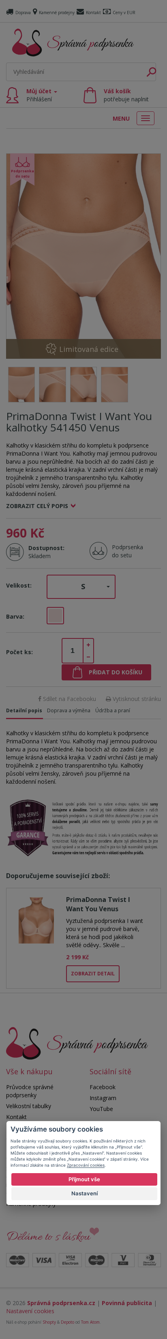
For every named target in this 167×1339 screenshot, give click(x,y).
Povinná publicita (127, 1303)
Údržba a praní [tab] (112, 710)
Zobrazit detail (93, 973)
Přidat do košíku (115, 672)
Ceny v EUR (124, 12)
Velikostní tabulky (28, 1106)
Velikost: (19, 585)
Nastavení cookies (30, 1311)
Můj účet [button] (39, 95)
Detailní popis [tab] (24, 710)
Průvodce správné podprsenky (30, 1091)
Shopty (49, 1322)
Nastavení (84, 1193)
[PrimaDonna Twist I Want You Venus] (36, 919)
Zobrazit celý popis (37, 506)
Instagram (103, 1098)
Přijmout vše (84, 1179)
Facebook (103, 1087)
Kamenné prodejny (57, 12)
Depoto (67, 1322)
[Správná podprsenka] (77, 1043)
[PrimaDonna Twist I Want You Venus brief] (83, 256)
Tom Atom (90, 1322)
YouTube (101, 1109)
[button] (81, 587)
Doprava (23, 12)
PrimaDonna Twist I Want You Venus (98, 904)
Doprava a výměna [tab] (68, 710)
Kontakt (93, 12)
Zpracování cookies (86, 1165)
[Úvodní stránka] (73, 43)
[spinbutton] (72, 651)
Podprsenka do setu (125, 551)
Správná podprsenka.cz (61, 1303)
